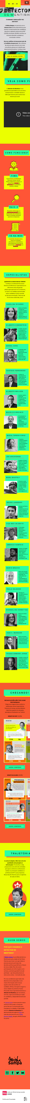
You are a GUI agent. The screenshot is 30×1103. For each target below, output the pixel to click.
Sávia (20, 1012)
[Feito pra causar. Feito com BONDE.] (26, 1099)
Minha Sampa (9, 957)
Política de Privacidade (8, 1099)
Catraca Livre (8, 1002)
